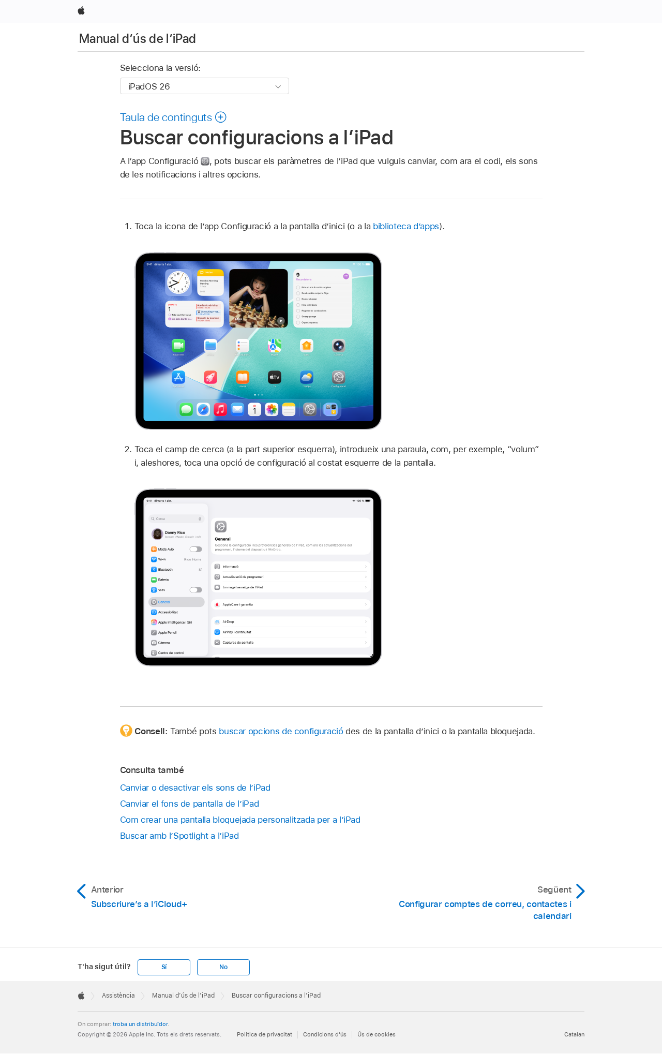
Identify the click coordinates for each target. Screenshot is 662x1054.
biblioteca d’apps (406, 226)
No (223, 967)
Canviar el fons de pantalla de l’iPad (189, 803)
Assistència (118, 995)
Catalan (574, 1034)
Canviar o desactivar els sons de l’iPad (195, 787)
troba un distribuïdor (140, 1024)
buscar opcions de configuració (281, 731)
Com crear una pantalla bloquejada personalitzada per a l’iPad (240, 819)
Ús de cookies (376, 1034)
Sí (164, 967)
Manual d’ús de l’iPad (138, 38)
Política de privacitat (264, 1034)
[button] (174, 117)
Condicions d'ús (325, 1034)
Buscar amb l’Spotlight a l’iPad (179, 835)
